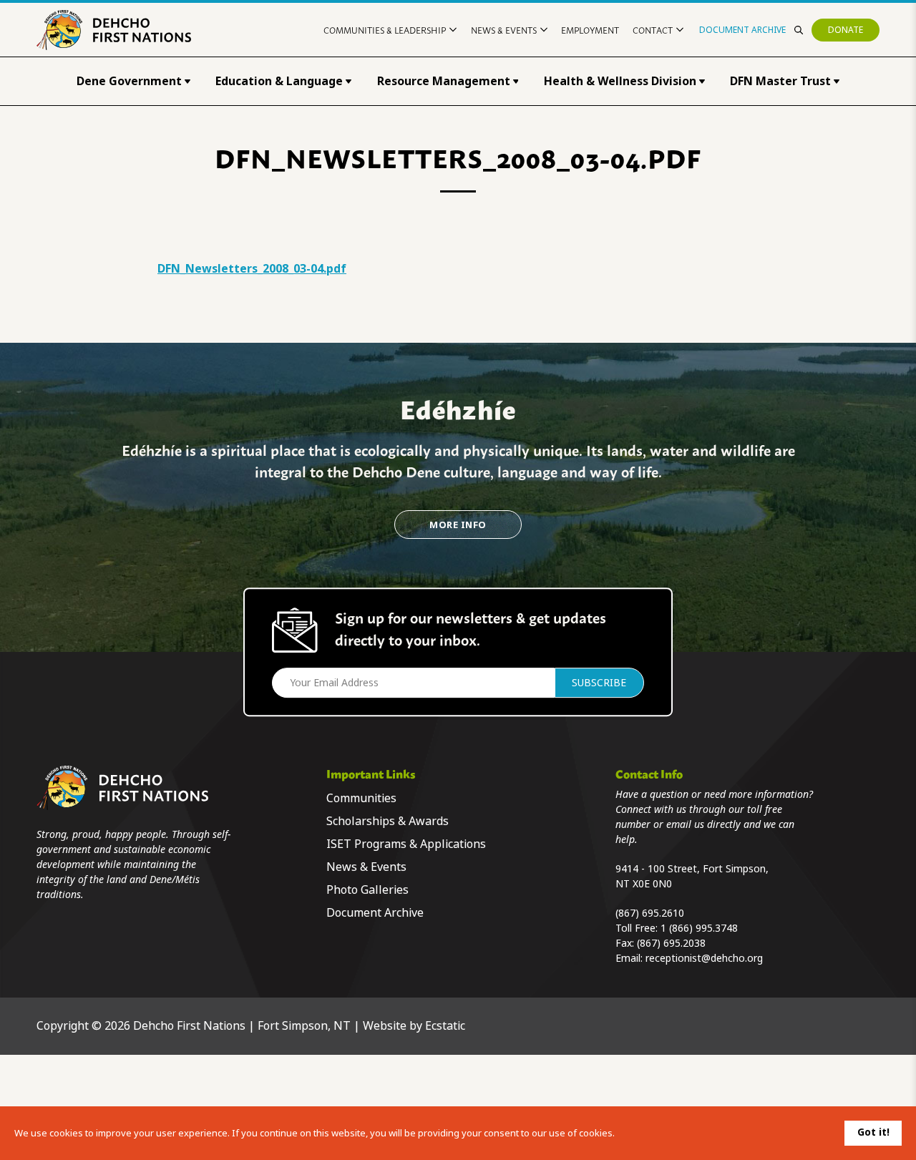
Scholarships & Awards (387, 821)
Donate (845, 30)
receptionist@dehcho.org (704, 958)
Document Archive (742, 30)
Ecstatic (445, 1026)
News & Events (504, 29)
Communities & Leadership (384, 29)
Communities (361, 798)
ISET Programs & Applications (406, 844)
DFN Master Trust (780, 81)
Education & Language (279, 81)
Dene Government (129, 81)
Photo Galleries (367, 890)
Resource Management (443, 81)
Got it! (873, 1132)
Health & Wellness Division (620, 81)
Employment (590, 29)
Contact (653, 29)
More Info (457, 525)
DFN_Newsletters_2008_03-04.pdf (251, 268)
